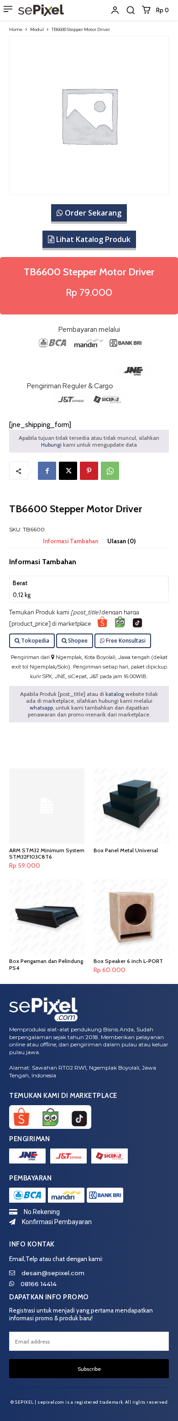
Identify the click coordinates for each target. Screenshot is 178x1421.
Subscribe (89, 1368)
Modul (37, 29)
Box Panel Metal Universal (126, 850)
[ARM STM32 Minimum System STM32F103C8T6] (46, 806)
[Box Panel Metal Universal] (131, 806)
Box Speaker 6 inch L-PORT (128, 961)
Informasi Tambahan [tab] (70, 541)
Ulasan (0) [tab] (121, 541)
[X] (68, 471)
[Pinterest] (89, 471)
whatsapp (41, 707)
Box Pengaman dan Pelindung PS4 (46, 964)
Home (15, 29)
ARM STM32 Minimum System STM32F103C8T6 (46, 853)
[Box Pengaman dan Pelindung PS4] (46, 916)
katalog (114, 693)
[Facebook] (47, 471)
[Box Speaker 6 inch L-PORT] (131, 916)
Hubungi (51, 444)
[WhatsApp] (110, 471)
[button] (130, 10)
